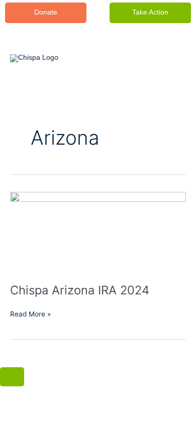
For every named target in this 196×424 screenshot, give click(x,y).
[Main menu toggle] (168, 58)
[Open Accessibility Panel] (12, 376)
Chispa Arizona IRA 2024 (79, 290)
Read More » (30, 313)
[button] (45, 13)
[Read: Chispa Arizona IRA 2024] (98, 232)
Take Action (150, 12)
